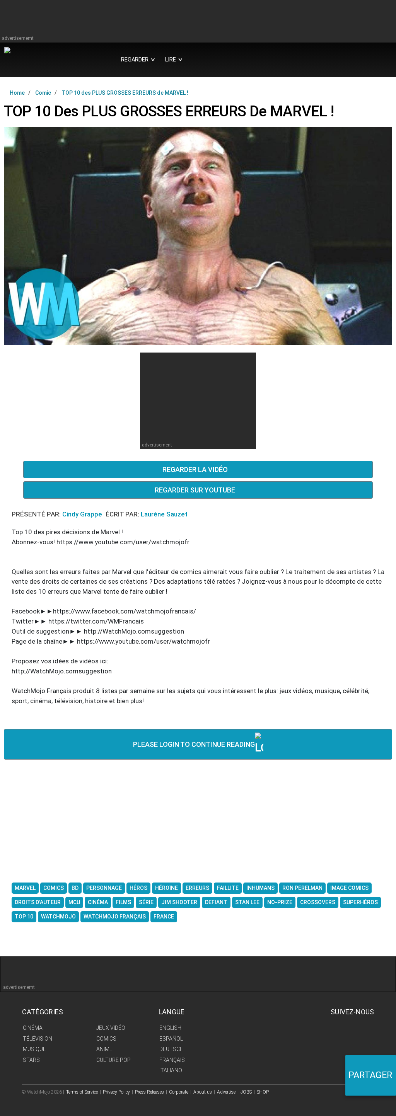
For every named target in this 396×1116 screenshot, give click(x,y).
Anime (104, 1049)
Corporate (178, 1092)
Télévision (37, 1039)
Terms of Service (82, 1092)
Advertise (226, 1092)
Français (172, 1060)
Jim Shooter (179, 902)
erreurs (197, 888)
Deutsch (171, 1049)
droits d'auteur (38, 902)
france (164, 916)
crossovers (317, 902)
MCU (74, 902)
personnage (104, 888)
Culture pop (113, 1060)
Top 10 (24, 916)
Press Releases (149, 1092)
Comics (106, 1039)
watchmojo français (115, 916)
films (123, 902)
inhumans (260, 888)
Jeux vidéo (110, 1028)
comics (53, 888)
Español (171, 1039)
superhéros (360, 902)
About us (202, 1092)
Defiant (216, 902)
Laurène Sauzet (164, 514)
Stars (31, 1060)
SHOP (263, 1092)
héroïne (166, 888)
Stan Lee (247, 902)
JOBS (246, 1092)
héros (138, 888)
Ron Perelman (302, 888)
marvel (25, 888)
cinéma (98, 902)
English (170, 1028)
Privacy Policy (116, 1092)
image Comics (349, 888)
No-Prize (279, 902)
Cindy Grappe (83, 514)
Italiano (170, 1070)
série (146, 902)
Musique (34, 1049)
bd (75, 888)
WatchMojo (58, 916)
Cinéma (33, 1028)
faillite (228, 888)
